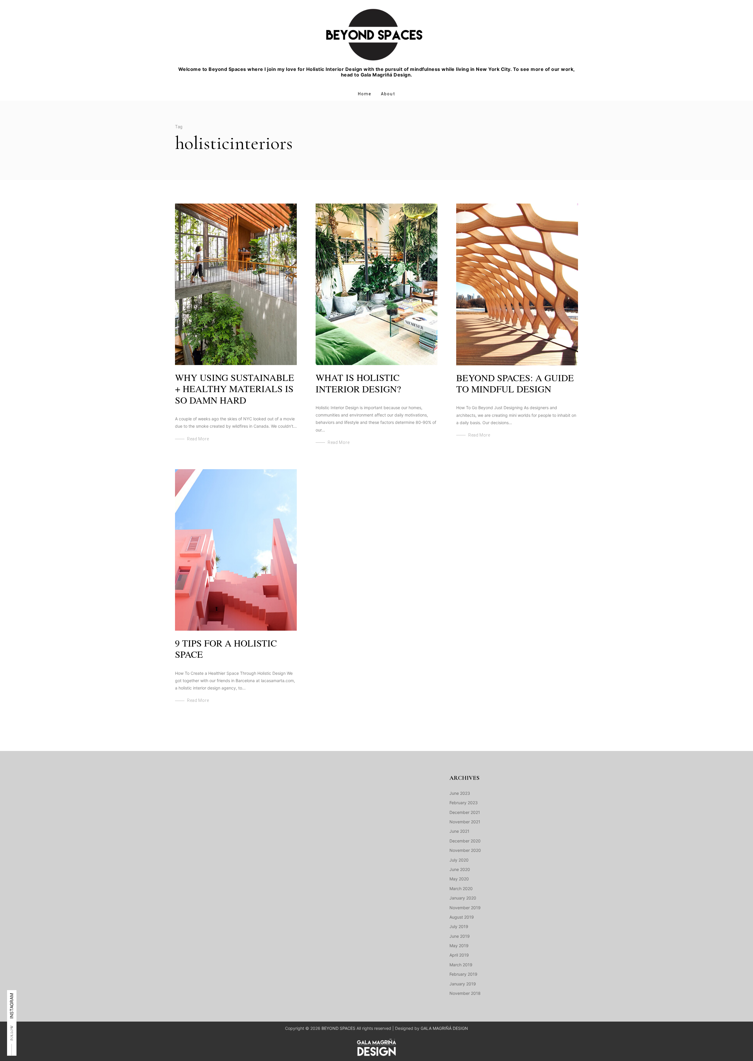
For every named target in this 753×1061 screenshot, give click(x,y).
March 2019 (460, 964)
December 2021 (464, 812)
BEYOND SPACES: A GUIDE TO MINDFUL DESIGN (515, 383)
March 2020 (461, 888)
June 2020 (459, 869)
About (388, 93)
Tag (179, 126)
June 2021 (459, 831)
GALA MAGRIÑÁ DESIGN (444, 1028)
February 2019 (463, 974)
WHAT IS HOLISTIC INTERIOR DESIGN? (358, 383)
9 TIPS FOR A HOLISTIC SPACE (226, 648)
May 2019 (459, 945)
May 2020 (459, 878)
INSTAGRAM (11, 1006)
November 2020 (465, 850)
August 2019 (461, 917)
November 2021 (464, 821)
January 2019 (462, 983)
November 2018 (465, 993)
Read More (198, 439)
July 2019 (458, 926)
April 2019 (459, 954)
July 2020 (459, 859)
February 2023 (463, 802)
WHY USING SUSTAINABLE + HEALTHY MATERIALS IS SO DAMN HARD (234, 388)
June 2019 (459, 936)
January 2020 (462, 897)
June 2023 (459, 793)
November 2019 (465, 907)
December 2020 (465, 840)
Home (364, 93)
